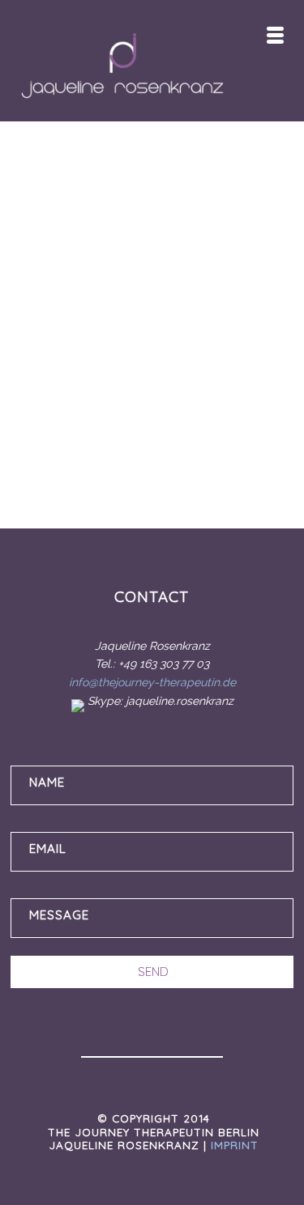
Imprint (235, 1145)
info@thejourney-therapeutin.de (152, 682)
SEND (153, 971)
